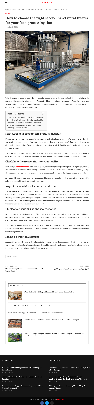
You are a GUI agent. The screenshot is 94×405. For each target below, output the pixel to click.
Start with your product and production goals (26, 117)
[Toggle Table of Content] (41, 114)
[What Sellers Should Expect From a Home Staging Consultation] (15, 295)
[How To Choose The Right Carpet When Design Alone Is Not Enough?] (15, 323)
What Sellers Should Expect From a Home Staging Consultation (49, 292)
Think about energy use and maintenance (24, 125)
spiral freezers (22, 167)
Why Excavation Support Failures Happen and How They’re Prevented (36, 313)
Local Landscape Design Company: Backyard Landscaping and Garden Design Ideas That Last (55, 335)
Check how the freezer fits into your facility (25, 120)
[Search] (87, 3)
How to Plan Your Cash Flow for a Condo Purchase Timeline (31, 306)
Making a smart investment (19, 128)
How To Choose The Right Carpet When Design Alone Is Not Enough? (51, 320)
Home (7, 9)
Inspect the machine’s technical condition (24, 123)
